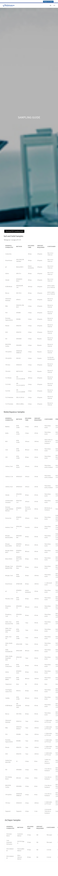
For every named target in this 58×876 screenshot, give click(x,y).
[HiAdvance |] (8, 5)
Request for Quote (48, 1)
